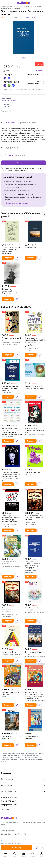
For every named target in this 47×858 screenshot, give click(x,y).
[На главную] (23, 4)
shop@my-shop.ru (9, 805)
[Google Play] (21, 834)
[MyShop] (9, 819)
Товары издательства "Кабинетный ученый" (20, 215)
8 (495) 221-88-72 (9, 801)
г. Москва (40, 71)
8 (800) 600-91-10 (9, 798)
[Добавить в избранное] (36, 847)
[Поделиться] (43, 847)
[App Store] (6, 834)
